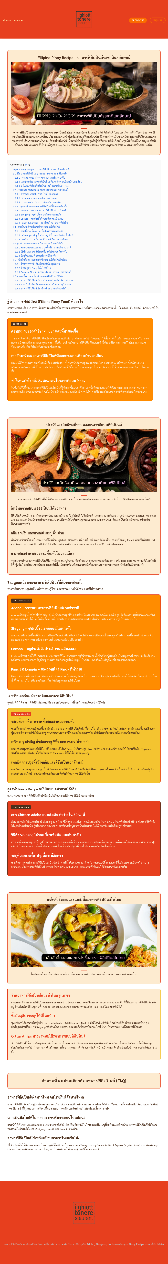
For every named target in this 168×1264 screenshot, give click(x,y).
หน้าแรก (6, 20)
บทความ (18, 20)
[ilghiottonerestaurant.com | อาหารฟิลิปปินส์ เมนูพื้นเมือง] (84, 19)
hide (27, 164)
